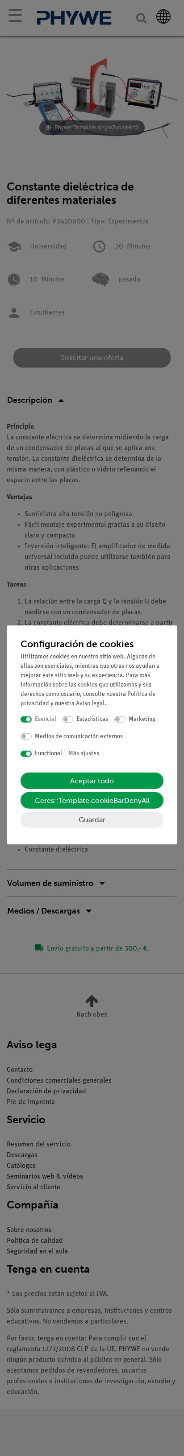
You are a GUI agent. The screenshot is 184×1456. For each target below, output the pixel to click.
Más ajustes (83, 753)
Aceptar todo (92, 780)
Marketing (142, 719)
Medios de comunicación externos (79, 736)
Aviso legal (90, 703)
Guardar (92, 819)
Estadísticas (92, 719)
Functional (48, 753)
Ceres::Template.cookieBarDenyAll (92, 800)
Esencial (45, 719)
